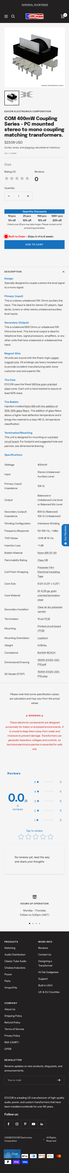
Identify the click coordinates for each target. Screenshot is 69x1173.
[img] (16, 179)
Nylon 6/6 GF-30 (47, 552)
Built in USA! (45, 985)
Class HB (43, 560)
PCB (47, 619)
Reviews (43, 948)
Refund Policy (12, 1022)
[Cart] (63, 16)
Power (8, 974)
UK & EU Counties (49, 992)
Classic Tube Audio (15, 961)
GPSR (7, 1049)
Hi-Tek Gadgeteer (48, 972)
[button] (48, 782)
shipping (29, 147)
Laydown (43, 638)
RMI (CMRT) (11, 1042)
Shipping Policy (13, 1015)
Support (43, 978)
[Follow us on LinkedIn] (42, 1124)
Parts (7, 981)
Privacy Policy (12, 1035)
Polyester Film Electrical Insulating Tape (49, 572)
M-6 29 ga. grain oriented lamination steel (49, 595)
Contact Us (44, 954)
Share (7, 164)
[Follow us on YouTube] (33, 1124)
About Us (9, 1009)
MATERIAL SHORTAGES (35, 4)
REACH (51, 652)
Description (13, 271)
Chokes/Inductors (14, 967)
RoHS (41, 652)
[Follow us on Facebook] (8, 1124)
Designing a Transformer (45, 963)
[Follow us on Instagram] (17, 1124)
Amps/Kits (10, 987)
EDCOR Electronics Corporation (27, 111)
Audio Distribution (14, 954)
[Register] (59, 1080)
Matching (9, 948)
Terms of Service (14, 1029)
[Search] (13, 16)
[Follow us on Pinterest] (25, 1124)
